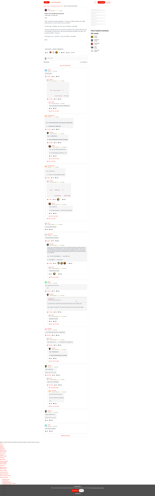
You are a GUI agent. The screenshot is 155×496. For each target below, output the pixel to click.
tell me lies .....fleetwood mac (58, 49)
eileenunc (49, 69)
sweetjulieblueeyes (51, 115)
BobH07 (95, 40)
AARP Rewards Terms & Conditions (9, 483)
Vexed (95, 50)
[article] (66, 73)
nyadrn (49, 9)
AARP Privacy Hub (5, 479)
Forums (48, 6)
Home (45, 6)
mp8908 (51, 79)
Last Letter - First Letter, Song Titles (97, 24)
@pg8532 (50, 298)
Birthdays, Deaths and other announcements (99, 20)
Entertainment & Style (55, 6)
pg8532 (49, 281)
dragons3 (53, 145)
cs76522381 (53, 390)
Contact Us (2, 454)
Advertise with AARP (4, 461)
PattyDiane (51, 132)
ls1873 (49, 223)
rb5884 (52, 102)
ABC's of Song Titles (94, 17)
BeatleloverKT (96, 43)
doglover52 (50, 365)
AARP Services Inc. (3, 467)
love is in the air (48, 49)
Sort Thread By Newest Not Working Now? (99, 27)
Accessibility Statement (6, 482)
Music (61, 6)
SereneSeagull (96, 47)
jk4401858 (50, 328)
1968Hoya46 (96, 54)
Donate (1, 445)
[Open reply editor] (66, 58)
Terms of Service (5, 480)
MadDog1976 (50, 234)
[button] (101, 2)
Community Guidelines (56, 2)
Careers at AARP (3, 462)
